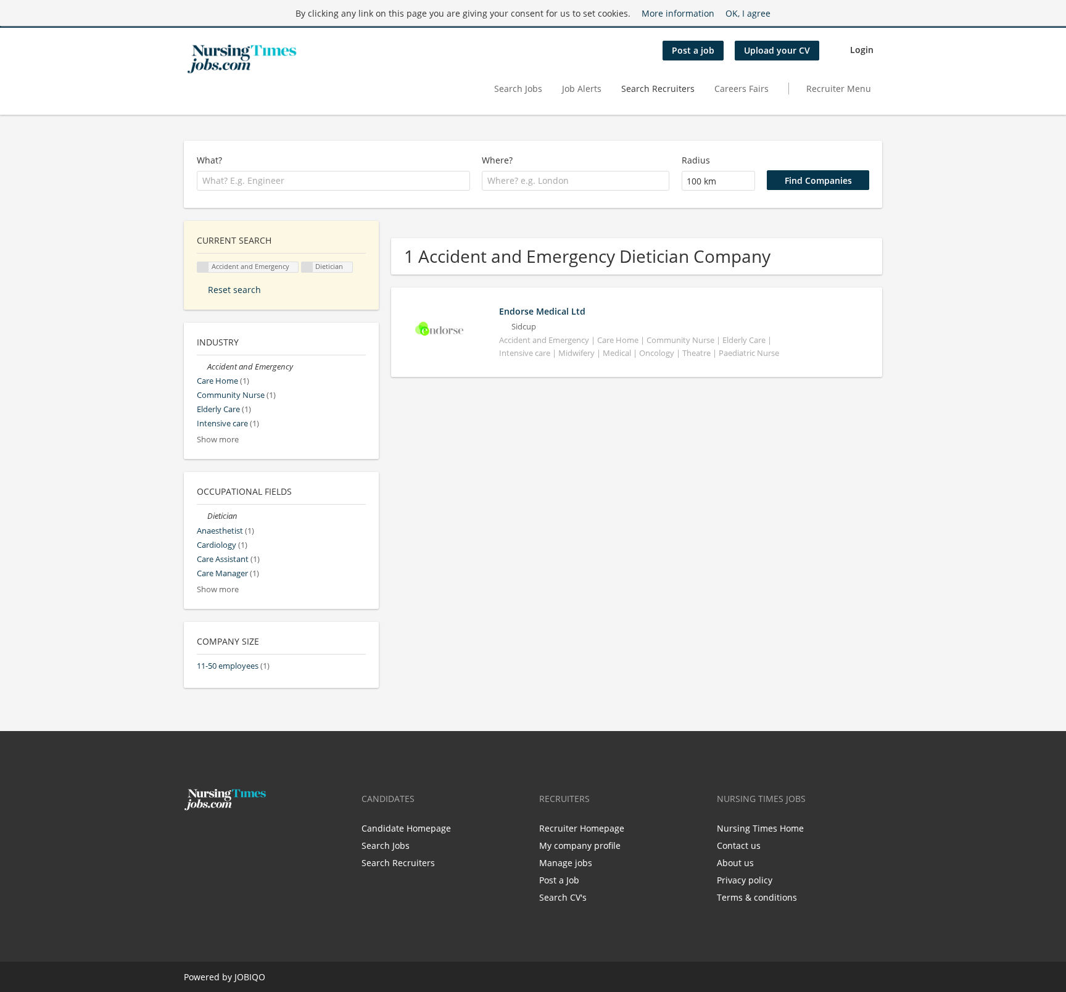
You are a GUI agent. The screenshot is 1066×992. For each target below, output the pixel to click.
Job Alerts (581, 88)
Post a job (693, 50)
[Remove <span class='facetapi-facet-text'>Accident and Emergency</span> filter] (203, 267)
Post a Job (559, 880)
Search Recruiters (658, 88)
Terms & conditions (757, 897)
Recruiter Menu (838, 88)
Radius (696, 160)
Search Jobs (518, 88)
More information (678, 13)
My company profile (580, 845)
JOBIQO (249, 977)
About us (735, 863)
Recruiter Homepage (581, 828)
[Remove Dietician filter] (202, 516)
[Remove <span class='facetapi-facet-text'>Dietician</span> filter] (307, 267)
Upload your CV (777, 50)
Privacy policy (744, 880)
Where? (497, 160)
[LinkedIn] (231, 836)
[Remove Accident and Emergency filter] (202, 367)
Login (862, 50)
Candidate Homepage (406, 828)
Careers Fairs (741, 88)
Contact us (739, 845)
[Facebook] (193, 836)
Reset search (234, 290)
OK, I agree (748, 13)
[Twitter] (213, 836)
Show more (218, 439)
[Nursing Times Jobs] (242, 59)
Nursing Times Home (760, 828)
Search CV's (563, 897)
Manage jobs (565, 863)
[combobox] (333, 181)
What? (209, 160)
